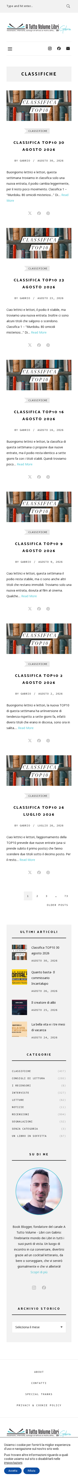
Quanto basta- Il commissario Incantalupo (43, 978)
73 (66, 896)
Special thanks (39, 1394)
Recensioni (39, 1114)
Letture (39, 1099)
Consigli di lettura (39, 1078)
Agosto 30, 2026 (50, 160)
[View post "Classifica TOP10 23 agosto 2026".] (39, 243)
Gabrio (22, 160)
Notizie (39, 1107)
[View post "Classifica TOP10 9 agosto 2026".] (39, 507)
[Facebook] (58, 48)
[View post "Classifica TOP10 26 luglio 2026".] (39, 770)
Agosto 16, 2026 (50, 430)
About (39, 1371)
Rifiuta (31, 1470)
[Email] (68, 48)
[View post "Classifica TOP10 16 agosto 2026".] (39, 375)
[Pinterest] (48, 213)
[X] (29, 213)
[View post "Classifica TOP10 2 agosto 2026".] (39, 638)
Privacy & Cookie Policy (39, 1405)
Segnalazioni (39, 1121)
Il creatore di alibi (43, 1002)
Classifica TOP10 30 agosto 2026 (45, 950)
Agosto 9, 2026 (50, 561)
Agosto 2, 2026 (50, 693)
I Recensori (39, 1085)
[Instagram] (49, 48)
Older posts (57, 905)
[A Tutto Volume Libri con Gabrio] (39, 28)
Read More (39, 332)
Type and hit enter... (19, 6)
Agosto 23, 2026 (50, 298)
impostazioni (13, 1462)
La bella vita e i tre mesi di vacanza (48, 1027)
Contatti (39, 1383)
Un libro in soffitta (39, 1135)
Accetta (12, 1470)
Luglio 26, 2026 (50, 825)
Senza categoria (39, 1128)
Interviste (39, 1092)
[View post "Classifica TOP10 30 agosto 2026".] (39, 105)
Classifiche (37, 130)
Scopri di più (39, 1272)
